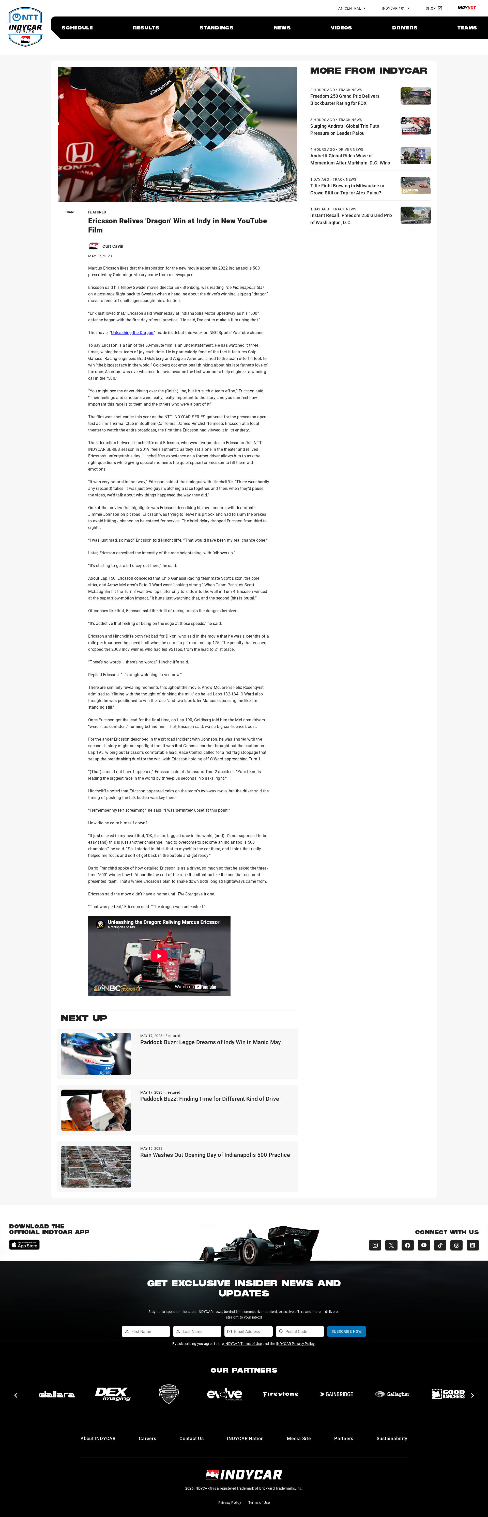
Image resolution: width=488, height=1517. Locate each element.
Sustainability (392, 1438)
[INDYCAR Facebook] (408, 1245)
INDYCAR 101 (393, 8)
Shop (431, 8)
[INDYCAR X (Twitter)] (391, 1245)
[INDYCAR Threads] (456, 1245)
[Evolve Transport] (225, 1394)
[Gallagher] (392, 1394)
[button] (15, 1395)
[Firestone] (281, 1394)
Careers (147, 1438)
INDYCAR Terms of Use (243, 1343)
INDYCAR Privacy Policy (295, 1343)
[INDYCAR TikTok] (440, 1245)
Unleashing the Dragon (132, 332)
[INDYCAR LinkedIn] (473, 1245)
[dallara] (57, 1394)
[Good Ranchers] (448, 1394)
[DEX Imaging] (113, 1394)
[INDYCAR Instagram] (375, 1245)
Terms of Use (259, 1502)
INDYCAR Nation (245, 1438)
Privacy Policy (229, 1502)
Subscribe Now (347, 1331)
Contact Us (191, 1438)
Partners (343, 1438)
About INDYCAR (98, 1438)
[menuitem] (77, 28)
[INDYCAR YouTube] (424, 1245)
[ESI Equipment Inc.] (169, 1394)
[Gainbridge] (336, 1394)
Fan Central (349, 8)
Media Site (299, 1438)
